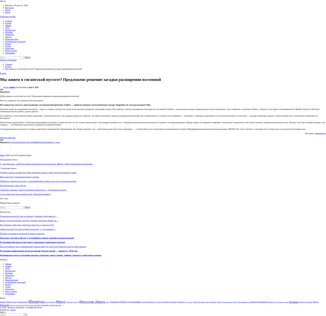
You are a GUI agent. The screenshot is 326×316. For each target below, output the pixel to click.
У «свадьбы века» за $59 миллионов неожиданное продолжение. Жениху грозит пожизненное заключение (46, 164)
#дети (144, 302)
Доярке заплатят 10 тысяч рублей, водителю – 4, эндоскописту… (28, 229)
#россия (4, 305)
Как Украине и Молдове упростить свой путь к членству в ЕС (27, 225)
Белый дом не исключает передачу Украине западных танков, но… (29, 221)
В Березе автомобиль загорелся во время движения (22, 234)
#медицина (201, 302)
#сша (31, 305)
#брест (60, 301)
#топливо (45, 305)
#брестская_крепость (72, 302)
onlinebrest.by (320, 133)
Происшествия (11, 39)
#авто (8, 302)
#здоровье (159, 302)
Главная (8, 21)
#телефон (37, 305)
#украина (52, 305)
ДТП (7, 28)
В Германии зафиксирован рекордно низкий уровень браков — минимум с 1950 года (39, 251)
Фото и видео (11, 51)
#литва (195, 302)
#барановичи (22, 302)
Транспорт (9, 48)
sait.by (13, 310)
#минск (207, 302)
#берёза (47, 302)
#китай (166, 302)
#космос (12, 138)
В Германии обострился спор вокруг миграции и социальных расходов (32, 242)
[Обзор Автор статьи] (5, 153)
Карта (7, 12)
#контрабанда (173, 302)
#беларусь (4, 138)
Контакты (9, 8)
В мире (8, 23)
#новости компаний (258, 302)
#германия (114, 302)
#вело (107, 302)
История (8, 32)
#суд (27, 305)
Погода (8, 37)
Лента (7, 10)
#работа (316, 302)
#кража (181, 302)
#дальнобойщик (134, 302)
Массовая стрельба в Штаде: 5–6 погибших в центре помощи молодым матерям (37, 238)
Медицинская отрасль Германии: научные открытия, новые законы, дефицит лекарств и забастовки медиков (50, 255)
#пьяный (309, 302)
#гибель (123, 302)
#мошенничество (227, 302)
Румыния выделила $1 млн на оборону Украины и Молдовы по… (28, 216)
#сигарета (12, 305)
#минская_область (216, 302)
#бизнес (52, 302)
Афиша (8, 25)
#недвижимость (243, 302)
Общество (9, 35)
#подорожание (278, 302)
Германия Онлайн (8, 17)
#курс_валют (189, 302)
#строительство (20, 305)
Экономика (10, 53)
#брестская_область (92, 301)
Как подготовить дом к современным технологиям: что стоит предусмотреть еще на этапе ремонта (43, 247)
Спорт (8, 46)
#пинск (270, 302)
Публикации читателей (15, 42)
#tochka (3, 302)
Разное (8, 44)
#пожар (286, 302)
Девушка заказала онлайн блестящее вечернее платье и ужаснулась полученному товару (38, 173)
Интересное (10, 30)
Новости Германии (8, 60)
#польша (293, 301)
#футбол (58, 305)
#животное (150, 302)
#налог (235, 302)
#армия (14, 302)
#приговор (302, 302)
